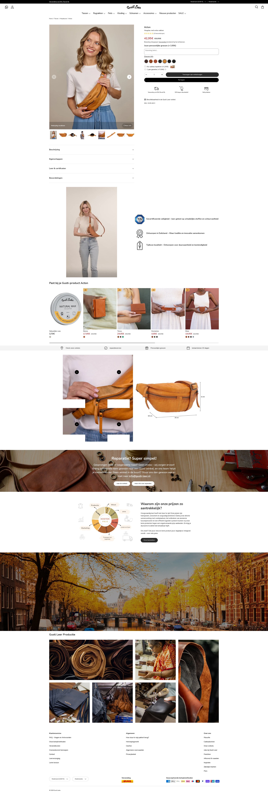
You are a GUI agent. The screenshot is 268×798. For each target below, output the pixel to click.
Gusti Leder (57, 790)
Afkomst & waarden (211, 758)
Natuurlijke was (55, 331)
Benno (85, 331)
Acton (70, 18)
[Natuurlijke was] (66, 308)
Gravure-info (148, 56)
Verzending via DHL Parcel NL (59, 2)
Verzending (162, 42)
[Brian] (202, 308)
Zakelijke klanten (210, 767)
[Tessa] (134, 308)
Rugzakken (98, 13)
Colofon (129, 746)
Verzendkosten (54, 746)
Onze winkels (209, 746)
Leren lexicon (54, 762)
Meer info (128, 126)
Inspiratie (207, 762)
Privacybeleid (131, 754)
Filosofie (207, 737)
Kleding (120, 13)
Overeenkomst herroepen (58, 750)
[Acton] (146, 61)
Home (51, 18)
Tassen (85, 13)
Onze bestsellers (149, 540)
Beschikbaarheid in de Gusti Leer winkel (161, 99)
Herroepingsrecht (132, 742)
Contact (52, 754)
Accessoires (148, 13)
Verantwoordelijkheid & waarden (125, 612)
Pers (205, 771)
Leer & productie (148, 612)
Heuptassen (63, 18)
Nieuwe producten (167, 13)
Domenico (155, 331)
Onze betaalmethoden (57, 742)
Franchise (207, 754)
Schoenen (133, 13)
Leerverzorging (54, 758)
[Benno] (100, 308)
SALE (181, 13)
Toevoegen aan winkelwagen (192, 75)
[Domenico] (168, 308)
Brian (187, 331)
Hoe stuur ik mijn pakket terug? (137, 737)
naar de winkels (122, 483)
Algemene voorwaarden (135, 750)
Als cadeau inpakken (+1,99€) (157, 66)
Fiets (110, 13)
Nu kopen (181, 80)
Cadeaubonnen (209, 742)
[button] (6, 7)
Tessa (119, 331)
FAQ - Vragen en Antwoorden (60, 737)
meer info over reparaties (143, 483)
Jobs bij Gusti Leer (210, 750)
